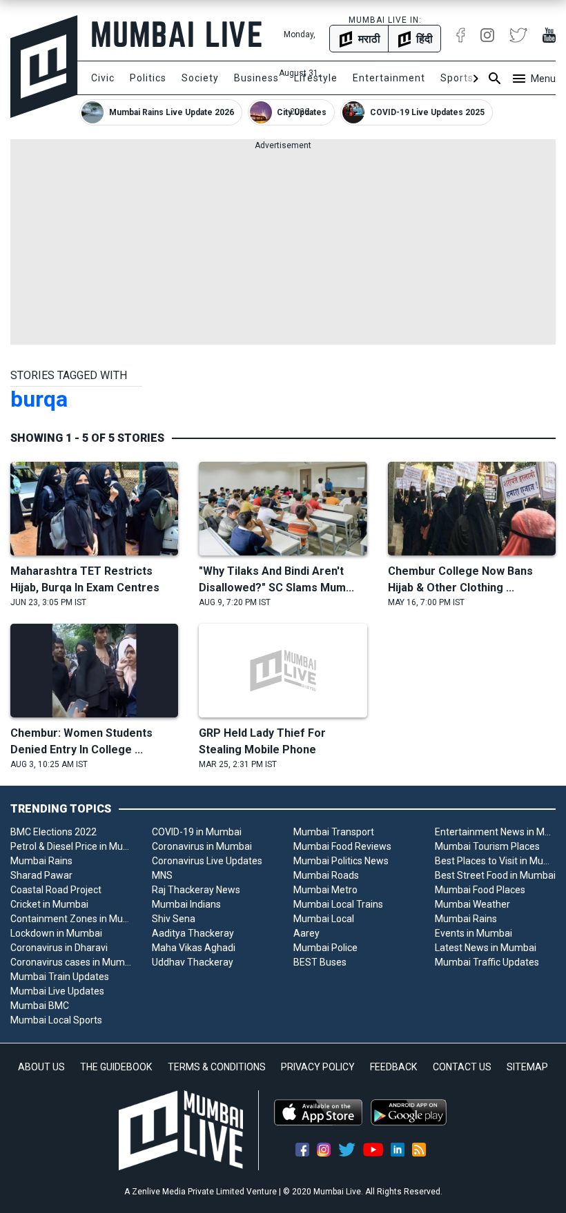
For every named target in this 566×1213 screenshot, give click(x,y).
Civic (103, 77)
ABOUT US (41, 1066)
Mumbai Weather (472, 904)
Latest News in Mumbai (485, 947)
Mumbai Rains (41, 860)
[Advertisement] (283, 248)
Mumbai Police (325, 947)
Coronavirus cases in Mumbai (70, 962)
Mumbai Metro (325, 889)
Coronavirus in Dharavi (59, 947)
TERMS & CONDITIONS (217, 1066)
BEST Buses (320, 962)
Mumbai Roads (326, 875)
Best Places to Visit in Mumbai (495, 860)
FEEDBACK (393, 1066)
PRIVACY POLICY (318, 1066)
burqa (39, 399)
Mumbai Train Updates (59, 976)
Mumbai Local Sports (56, 1020)
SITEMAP (527, 1066)
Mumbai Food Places (480, 889)
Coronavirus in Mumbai (202, 846)
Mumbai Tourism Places (487, 846)
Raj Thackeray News (196, 889)
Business (256, 77)
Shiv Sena (173, 918)
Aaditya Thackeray (193, 933)
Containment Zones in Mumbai (70, 918)
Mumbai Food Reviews (342, 846)
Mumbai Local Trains (338, 904)
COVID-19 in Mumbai (197, 831)
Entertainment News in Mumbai (495, 831)
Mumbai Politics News (341, 860)
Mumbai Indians (186, 904)
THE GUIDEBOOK (116, 1066)
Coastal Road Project (55, 889)
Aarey (306, 933)
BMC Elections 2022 (53, 831)
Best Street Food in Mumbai (495, 875)
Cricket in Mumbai (49, 904)
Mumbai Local (323, 918)
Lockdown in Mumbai (56, 933)
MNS (162, 875)
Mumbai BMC (39, 1005)
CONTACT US (462, 1066)
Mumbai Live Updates (57, 991)
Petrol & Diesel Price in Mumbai (70, 846)
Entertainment (389, 77)
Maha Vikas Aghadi (193, 947)
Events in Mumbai (473, 933)
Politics (148, 77)
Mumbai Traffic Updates (487, 962)
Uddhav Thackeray (192, 962)
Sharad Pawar (41, 875)
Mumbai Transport (333, 831)
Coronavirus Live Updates (207, 860)
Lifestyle (316, 77)
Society (200, 77)
